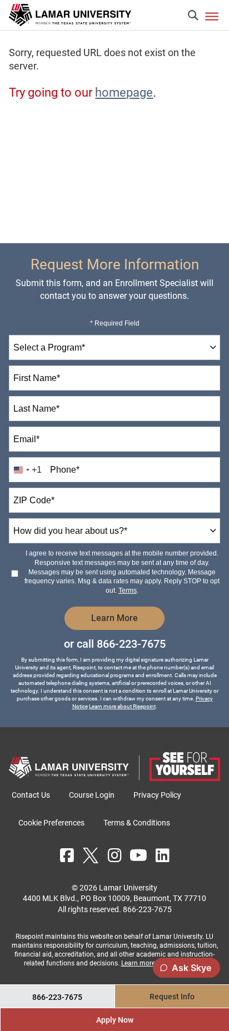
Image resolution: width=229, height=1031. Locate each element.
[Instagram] (114, 855)
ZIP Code (33, 500)
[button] (193, 15)
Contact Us (31, 794)
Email (26, 439)
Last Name (36, 408)
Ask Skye (191, 967)
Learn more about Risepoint (122, 706)
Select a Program (49, 347)
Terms (127, 590)
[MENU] (211, 16)
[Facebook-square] (66, 855)
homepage (124, 92)
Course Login (91, 794)
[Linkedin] (162, 855)
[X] (90, 855)
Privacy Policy (157, 794)
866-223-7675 (131, 643)
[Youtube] (138, 855)
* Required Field (115, 323)
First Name (36, 378)
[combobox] (114, 347)
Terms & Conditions (136, 822)
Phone (64, 469)
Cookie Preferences (51, 822)
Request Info (172, 996)
